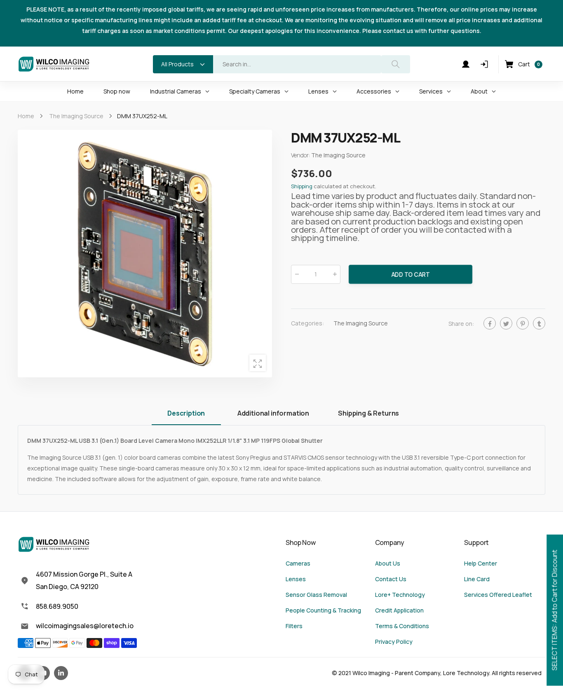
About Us (387, 563)
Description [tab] (186, 413)
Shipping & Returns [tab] (368, 413)
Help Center (480, 563)
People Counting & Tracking (323, 610)
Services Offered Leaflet (498, 594)
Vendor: (301, 155)
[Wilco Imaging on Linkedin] (61, 673)
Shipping (301, 186)
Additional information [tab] (273, 413)
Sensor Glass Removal (316, 594)
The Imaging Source (360, 323)
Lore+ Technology (400, 594)
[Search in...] (395, 64)
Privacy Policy (394, 641)
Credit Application (399, 610)
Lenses (296, 579)
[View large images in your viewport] (257, 363)
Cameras (298, 563)
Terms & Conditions (402, 626)
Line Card (477, 579)
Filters (294, 626)
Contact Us (390, 579)
